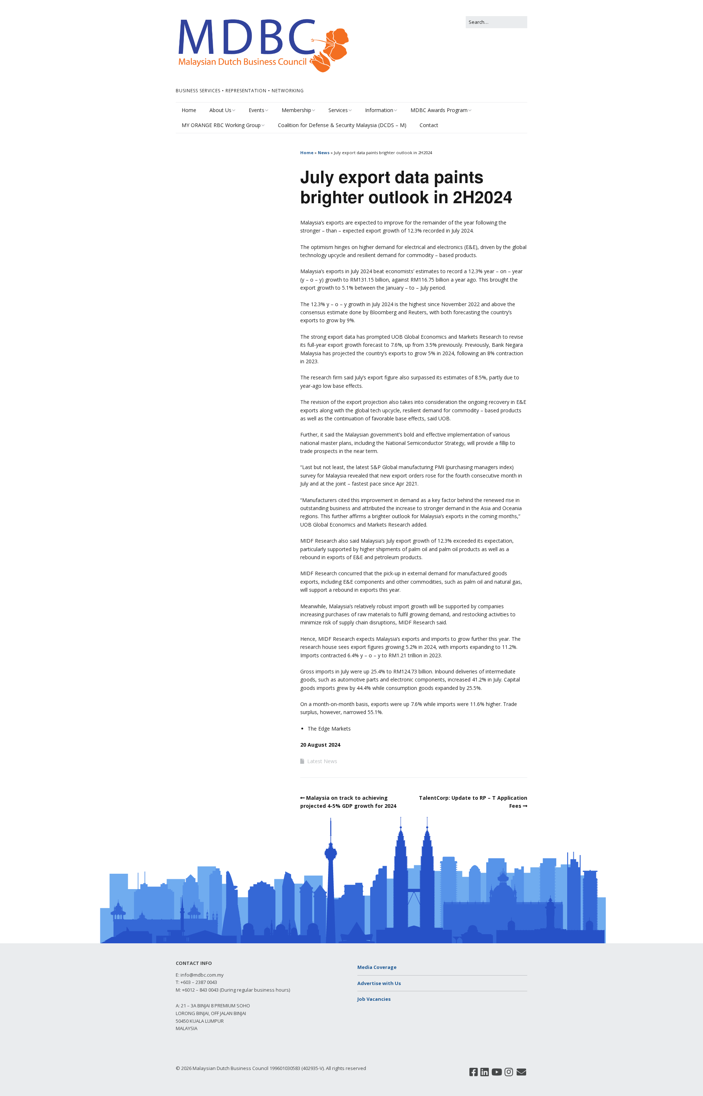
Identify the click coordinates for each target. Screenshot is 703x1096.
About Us (220, 110)
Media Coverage (377, 967)
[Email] (522, 1072)
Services (338, 110)
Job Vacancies (374, 999)
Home (189, 110)
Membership (296, 110)
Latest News (322, 761)
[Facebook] (473, 1072)
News (324, 152)
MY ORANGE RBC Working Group (221, 125)
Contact (429, 125)
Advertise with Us (379, 983)
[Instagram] (509, 1072)
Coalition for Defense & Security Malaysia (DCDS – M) (342, 125)
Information (379, 110)
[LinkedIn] (484, 1072)
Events (256, 110)
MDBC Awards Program (439, 110)
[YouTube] (496, 1072)
